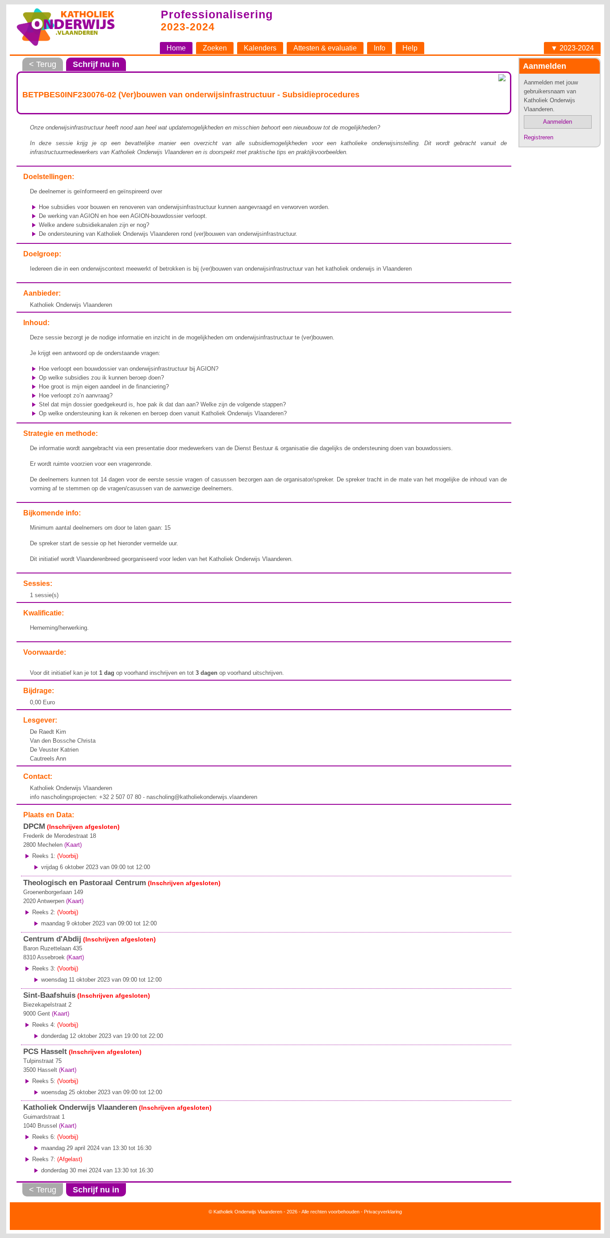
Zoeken (215, 48)
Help (410, 48)
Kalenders (260, 48)
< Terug (42, 64)
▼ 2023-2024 (572, 48)
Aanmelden (557, 121)
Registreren (538, 137)
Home (176, 48)
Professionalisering (217, 14)
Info (379, 48)
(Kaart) (73, 844)
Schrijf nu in (96, 64)
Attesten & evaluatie (325, 48)
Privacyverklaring (383, 1211)
